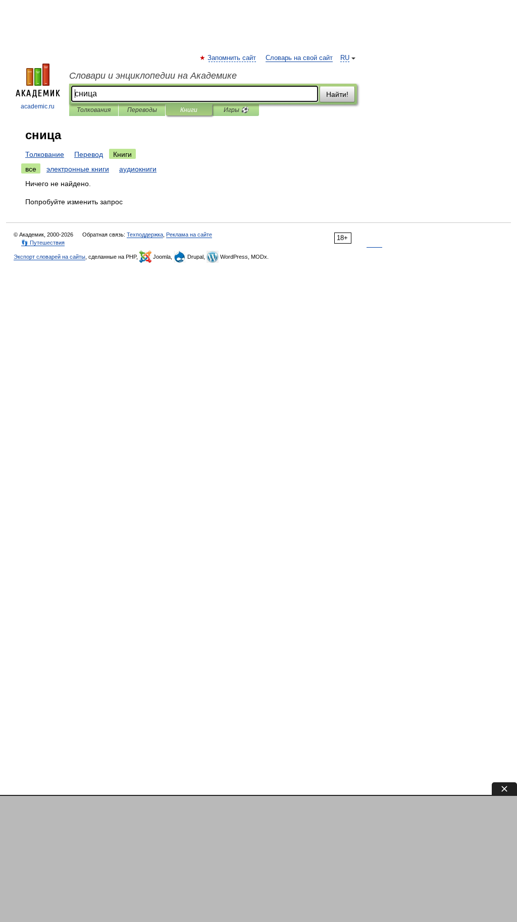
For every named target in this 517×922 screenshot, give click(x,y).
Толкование (44, 154)
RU (344, 58)
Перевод (88, 154)
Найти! (337, 94)
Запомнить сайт (232, 58)
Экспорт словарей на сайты (49, 257)
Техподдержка (145, 235)
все (30, 169)
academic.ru (38, 106)
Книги (188, 109)
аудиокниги (138, 169)
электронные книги (77, 169)
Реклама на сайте (189, 235)
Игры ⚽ (236, 109)
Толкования (94, 109)
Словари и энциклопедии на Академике (153, 76)
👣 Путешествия (43, 243)
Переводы (142, 109)
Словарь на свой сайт (299, 58)
